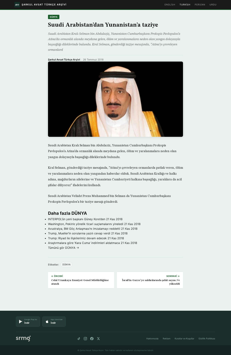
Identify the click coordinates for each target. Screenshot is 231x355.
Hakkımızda (152, 338)
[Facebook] (91, 338)
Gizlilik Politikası (207, 338)
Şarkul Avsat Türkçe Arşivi (64, 59)
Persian (200, 4)
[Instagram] (85, 338)
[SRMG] (23, 339)
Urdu (213, 4)
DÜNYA (54, 17)
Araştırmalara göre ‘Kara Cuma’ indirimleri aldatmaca (84, 243)
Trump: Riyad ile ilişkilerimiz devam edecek (77, 238)
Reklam (166, 338)
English (170, 4)
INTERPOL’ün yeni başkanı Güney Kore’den (76, 219)
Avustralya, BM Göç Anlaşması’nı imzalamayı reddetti (84, 228)
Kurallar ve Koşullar (184, 338)
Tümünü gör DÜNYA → (63, 248)
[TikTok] (78, 338)
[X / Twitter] (98, 338)
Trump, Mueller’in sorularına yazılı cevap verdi (79, 233)
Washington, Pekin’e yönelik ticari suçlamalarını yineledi (85, 224)
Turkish (185, 4)
